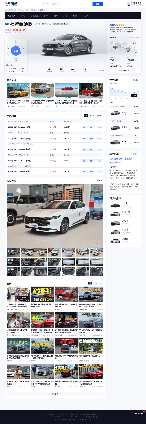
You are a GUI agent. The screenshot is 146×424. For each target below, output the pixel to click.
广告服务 (82, 414)
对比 (99, 127)
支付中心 (66, 414)
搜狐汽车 (11, 4)
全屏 (102, 71)
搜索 (97, 4)
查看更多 (99, 181)
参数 (84, 127)
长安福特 (33, 10)
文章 (65, 15)
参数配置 (35, 15)
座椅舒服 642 (129, 159)
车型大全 (21, 10)
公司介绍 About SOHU (53, 414)
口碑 (46, 15)
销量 (75, 15)
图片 (23, 15)
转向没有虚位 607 (115, 162)
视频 (56, 15)
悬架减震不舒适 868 (116, 159)
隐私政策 (89, 414)
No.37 (60, 24)
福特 (27, 10)
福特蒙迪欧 (41, 10)
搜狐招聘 (74, 414)
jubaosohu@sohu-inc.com (81, 419)
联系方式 (97, 414)
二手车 (86, 15)
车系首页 (11, 15)
